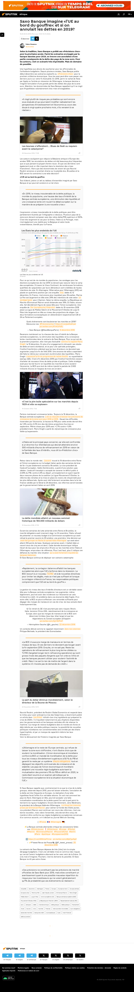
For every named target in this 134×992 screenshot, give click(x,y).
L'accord (47, 460)
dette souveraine (25, 916)
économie (31, 889)
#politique (46, 834)
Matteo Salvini (25, 897)
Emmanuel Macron (61, 893)
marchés (40, 908)
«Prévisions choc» (65, 74)
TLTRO (50, 573)
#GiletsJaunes (37, 829)
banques (28, 904)
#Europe (62, 829)
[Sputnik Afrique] (10, 16)
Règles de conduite (119, 968)
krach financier (67, 912)
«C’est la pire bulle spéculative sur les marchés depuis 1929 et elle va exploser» (50, 403)
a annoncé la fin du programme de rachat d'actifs (47, 356)
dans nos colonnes (72, 629)
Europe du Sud (25, 893)
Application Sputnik (8, 971)
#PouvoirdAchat (61, 831)
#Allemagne (56, 822)
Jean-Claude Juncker (48, 893)
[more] (79, 153)
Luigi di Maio (34, 897)
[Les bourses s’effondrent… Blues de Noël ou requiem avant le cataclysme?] (51, 130)
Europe (54, 889)
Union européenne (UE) (47, 897)
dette (34, 904)
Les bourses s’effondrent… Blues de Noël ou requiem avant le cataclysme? (49, 147)
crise (34, 908)
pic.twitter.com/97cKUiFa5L (51, 326)
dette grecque (55, 904)
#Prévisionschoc (47, 324)
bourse (28, 908)
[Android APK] (8, 978)
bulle (59, 912)
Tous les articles (30, 46)
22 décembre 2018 (67, 624)
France (47, 889)
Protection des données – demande (99, 968)
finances (48, 908)
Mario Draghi (73, 893)
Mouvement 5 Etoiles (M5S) (29, 900)
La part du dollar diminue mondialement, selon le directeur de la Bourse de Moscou (47, 701)
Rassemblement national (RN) (69, 900)
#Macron (31, 831)
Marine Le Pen (36, 893)
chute (22, 908)
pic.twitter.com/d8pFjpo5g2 (64, 839)
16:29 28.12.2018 (25, 34)
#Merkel (71, 829)
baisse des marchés (26, 912)
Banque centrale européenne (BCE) (66, 897)
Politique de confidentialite (53, 968)
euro (22, 904)
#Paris (37, 834)
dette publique (65, 904)
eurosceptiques (50, 912)
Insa (61, 292)
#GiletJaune (52, 829)
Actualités (23, 889)
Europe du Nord (62, 889)
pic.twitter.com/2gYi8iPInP (51, 621)
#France (42, 822)
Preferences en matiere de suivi (28, 971)
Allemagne (40, 889)
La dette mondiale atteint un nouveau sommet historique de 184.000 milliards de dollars (46, 519)
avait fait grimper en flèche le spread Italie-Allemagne (43, 540)
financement (75, 904)
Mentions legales (23, 968)
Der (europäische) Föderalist (42, 307)
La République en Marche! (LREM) (48, 900)
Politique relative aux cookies (75, 968)
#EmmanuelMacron (44, 831)
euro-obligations (75, 908)
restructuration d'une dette (60, 908)
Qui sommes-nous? (8, 968)
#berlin (72, 831)
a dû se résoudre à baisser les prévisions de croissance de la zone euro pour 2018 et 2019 (51, 417)
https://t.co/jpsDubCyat (65, 324)
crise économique (44, 904)
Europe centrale (74, 889)
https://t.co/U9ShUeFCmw (39, 839)
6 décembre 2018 (67, 330)
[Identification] (119, 14)
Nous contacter (37, 968)
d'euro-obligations (61, 761)
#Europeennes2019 (60, 834)
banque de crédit (39, 912)
